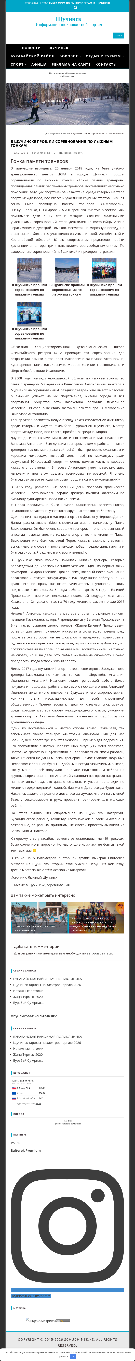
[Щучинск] (15, 47)
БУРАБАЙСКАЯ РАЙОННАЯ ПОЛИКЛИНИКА (47, 979)
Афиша (39, 64)
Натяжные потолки (28, 990)
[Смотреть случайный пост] (123, 48)
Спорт (18, 64)
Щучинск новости (71, 152)
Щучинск (69, 18)
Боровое (69, 56)
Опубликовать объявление (34, 1016)
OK (73, 1356)
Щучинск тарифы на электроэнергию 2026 (47, 985)
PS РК (15, 1143)
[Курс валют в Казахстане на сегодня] (29, 1092)
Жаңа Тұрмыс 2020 (28, 996)
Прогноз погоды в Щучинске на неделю (67, 73)
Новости (32, 48)
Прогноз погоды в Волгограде (67, 1124)
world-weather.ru (67, 76)
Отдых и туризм (104, 56)
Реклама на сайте (71, 64)
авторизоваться (99, 953)
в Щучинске (35, 885)
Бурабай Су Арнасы (28, 1002)
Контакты (106, 64)
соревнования (58, 885)
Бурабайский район (33, 56)
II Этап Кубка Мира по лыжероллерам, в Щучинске (75, 3)
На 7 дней (67, 1121)
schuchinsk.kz (41, 152)
